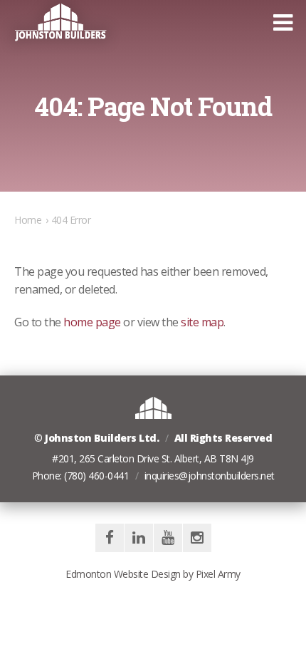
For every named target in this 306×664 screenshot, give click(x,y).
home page (92, 322)
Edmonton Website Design (123, 574)
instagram (197, 537)
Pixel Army (218, 574)
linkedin (139, 537)
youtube (168, 537)
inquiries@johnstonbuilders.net (209, 475)
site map (202, 322)
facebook (109, 537)
